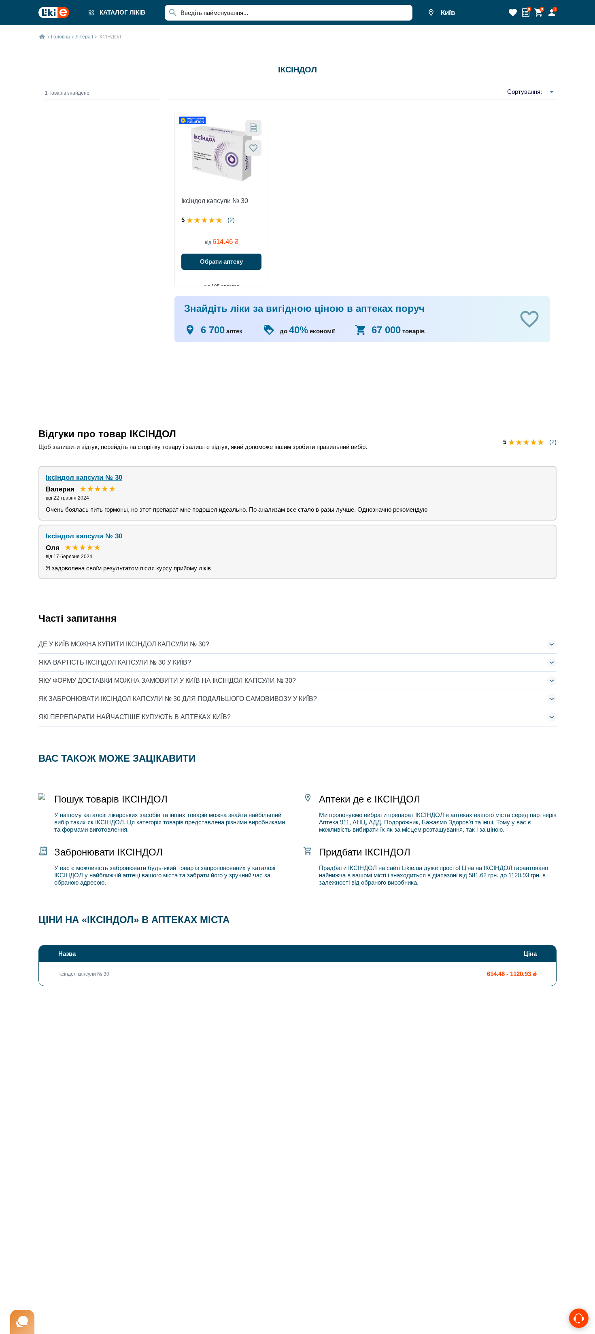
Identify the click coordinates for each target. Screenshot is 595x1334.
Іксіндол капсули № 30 (214, 200)
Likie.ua (412, 867)
